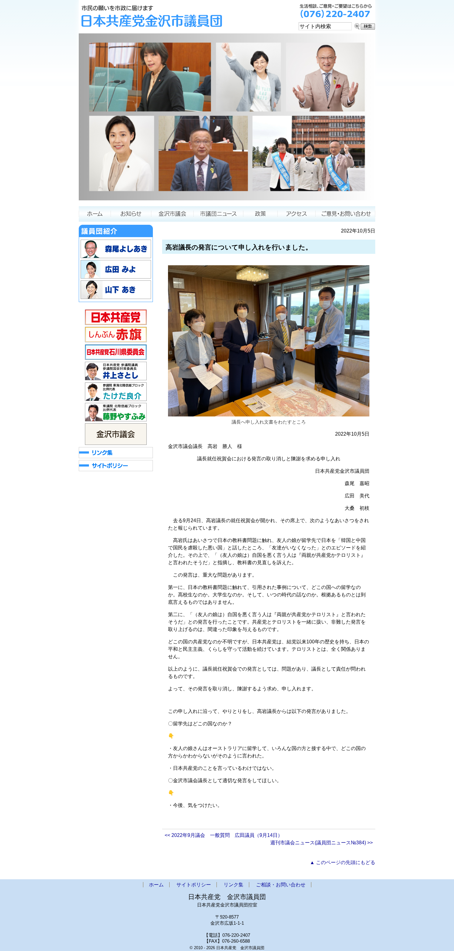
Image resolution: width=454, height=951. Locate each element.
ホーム (95, 214)
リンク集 (233, 884)
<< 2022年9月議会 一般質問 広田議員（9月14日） (224, 835)
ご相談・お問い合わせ (345, 214)
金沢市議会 (172, 214)
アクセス (297, 214)
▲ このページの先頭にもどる (342, 862)
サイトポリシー (193, 884)
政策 (260, 214)
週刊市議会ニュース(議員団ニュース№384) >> (321, 842)
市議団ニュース (218, 214)
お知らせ (131, 214)
